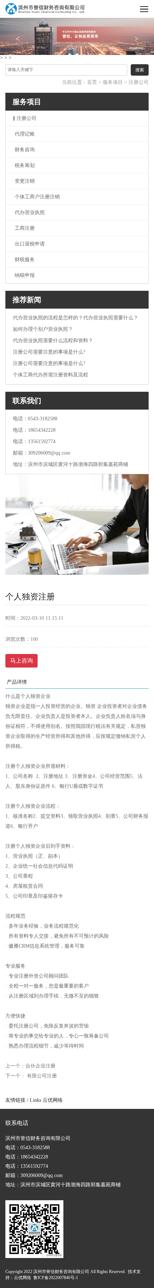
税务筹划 (25, 165)
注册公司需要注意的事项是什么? (49, 352)
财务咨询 (25, 149)
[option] (77, 36)
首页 (92, 82)
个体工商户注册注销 (37, 196)
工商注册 (25, 228)
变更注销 (25, 181)
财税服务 (25, 259)
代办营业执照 (30, 212)
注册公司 (139, 82)
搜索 (139, 69)
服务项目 (113, 82)
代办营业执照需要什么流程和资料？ (53, 340)
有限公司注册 (41, 1076)
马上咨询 (21, 661)
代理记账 (25, 134)
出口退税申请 (30, 244)
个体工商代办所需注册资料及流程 (50, 374)
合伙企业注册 (40, 1066)
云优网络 (53, 1100)
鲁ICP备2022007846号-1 (55, 1277)
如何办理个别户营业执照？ (43, 329)
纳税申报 (25, 275)
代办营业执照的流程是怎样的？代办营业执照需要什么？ (75, 317)
